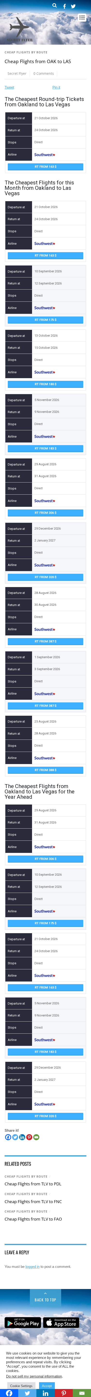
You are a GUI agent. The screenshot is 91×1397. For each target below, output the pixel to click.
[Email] (36, 1137)
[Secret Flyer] (20, 42)
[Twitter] (15, 1137)
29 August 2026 (45, 464)
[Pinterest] (29, 1137)
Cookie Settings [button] (21, 1386)
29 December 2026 (47, 528)
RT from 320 (45, 577)
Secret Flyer (17, 73)
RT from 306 (45, 513)
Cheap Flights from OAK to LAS (38, 61)
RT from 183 (45, 448)
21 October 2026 (46, 118)
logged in (32, 1266)
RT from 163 (45, 166)
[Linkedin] (22, 1137)
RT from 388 (45, 770)
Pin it (56, 87)
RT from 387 (45, 641)
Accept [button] (47, 1386)
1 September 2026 (47, 657)
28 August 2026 (45, 593)
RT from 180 (45, 384)
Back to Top (45, 1299)
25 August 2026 (45, 721)
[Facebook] (8, 1137)
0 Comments (43, 73)
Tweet (9, 87)
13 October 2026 (46, 335)
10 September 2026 (48, 271)
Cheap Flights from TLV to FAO (33, 1219)
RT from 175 (45, 320)
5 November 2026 (46, 400)
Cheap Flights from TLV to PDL (33, 1184)
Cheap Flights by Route (26, 52)
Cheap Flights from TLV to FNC (33, 1201)
